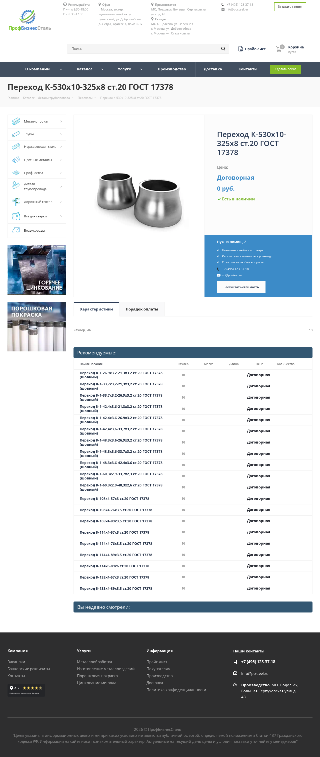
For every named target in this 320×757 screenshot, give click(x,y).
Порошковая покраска (97, 675)
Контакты (16, 675)
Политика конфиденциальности (176, 689)
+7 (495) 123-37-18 (240, 4)
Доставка (154, 682)
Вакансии (16, 661)
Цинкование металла (96, 682)
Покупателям (158, 668)
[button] (252, 48)
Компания (18, 650)
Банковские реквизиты (29, 668)
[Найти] (223, 49)
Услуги (84, 650)
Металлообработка (94, 661)
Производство (159, 675)
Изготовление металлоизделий (106, 668)
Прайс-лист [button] (156, 661)
